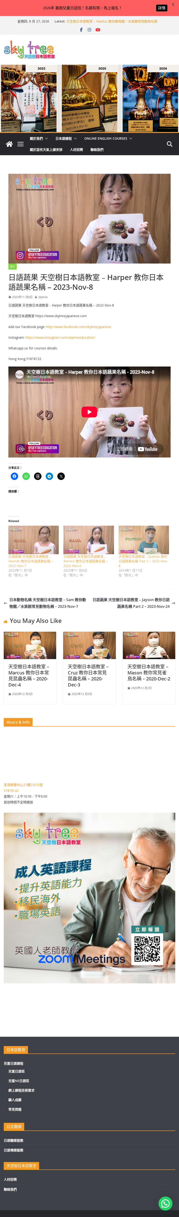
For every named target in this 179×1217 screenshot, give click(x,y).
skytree (43, 297)
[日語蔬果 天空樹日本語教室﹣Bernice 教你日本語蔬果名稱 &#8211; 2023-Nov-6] (88, 540)
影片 (12, 266)
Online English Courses (105, 138)
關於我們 (36, 138)
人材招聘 (76, 149)
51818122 (11, 790)
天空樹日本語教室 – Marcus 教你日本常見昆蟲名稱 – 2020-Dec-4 (28, 675)
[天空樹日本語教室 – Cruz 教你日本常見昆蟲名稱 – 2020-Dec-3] (89, 634)
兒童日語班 (16, 1071)
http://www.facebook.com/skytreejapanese (78, 327)
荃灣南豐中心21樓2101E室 (23, 784)
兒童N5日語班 (18, 1081)
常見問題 (14, 1109)
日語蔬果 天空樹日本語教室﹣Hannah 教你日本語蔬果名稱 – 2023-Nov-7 (30, 561)
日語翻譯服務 (13, 1140)
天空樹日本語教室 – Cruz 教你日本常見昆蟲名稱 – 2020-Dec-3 (88, 675)
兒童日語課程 (13, 1063)
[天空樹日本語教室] (9, 144)
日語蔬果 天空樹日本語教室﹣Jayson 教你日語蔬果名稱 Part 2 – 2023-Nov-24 (131, 603)
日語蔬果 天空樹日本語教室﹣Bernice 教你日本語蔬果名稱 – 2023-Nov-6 (85, 561)
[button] (45, 138)
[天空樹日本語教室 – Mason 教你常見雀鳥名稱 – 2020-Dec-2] (149, 634)
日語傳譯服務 (13, 1150)
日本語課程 (63, 138)
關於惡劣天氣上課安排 (46, 149)
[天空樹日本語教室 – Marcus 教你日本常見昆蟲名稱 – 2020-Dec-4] (30, 634)
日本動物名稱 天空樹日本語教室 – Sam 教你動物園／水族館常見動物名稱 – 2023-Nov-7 (47, 603)
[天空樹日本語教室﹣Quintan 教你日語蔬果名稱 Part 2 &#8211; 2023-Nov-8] (144, 540)
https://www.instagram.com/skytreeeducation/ (60, 337)
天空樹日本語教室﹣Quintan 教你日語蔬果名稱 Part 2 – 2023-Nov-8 (143, 561)
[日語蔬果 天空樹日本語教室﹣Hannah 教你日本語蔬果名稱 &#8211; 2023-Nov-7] (33, 540)
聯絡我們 (96, 149)
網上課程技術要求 (21, 1090)
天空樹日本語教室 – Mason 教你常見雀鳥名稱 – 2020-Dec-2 (148, 672)
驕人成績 (14, 1100)
